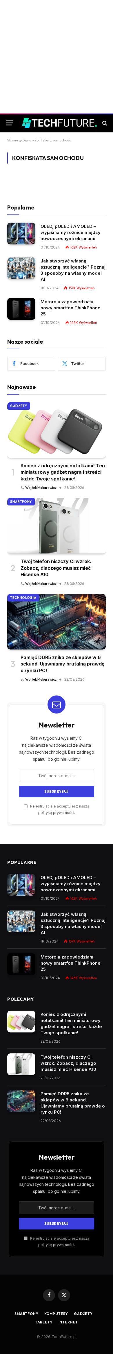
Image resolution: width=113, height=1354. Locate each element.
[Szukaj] (104, 122)
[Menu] (9, 122)
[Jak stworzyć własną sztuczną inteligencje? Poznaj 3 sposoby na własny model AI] (21, 268)
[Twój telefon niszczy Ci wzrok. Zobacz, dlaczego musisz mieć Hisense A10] (56, 525)
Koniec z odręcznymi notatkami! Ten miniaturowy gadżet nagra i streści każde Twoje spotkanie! (63, 472)
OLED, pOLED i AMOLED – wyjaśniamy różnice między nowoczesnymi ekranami (71, 232)
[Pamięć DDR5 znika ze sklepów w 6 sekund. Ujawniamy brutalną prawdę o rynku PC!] (56, 622)
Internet (68, 1322)
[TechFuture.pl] (59, 123)
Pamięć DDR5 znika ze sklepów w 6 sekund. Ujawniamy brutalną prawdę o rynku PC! (63, 663)
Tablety (44, 1322)
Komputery (56, 1314)
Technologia (23, 598)
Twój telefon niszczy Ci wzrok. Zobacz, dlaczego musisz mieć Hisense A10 (56, 567)
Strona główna (19, 140)
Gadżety (18, 406)
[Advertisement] (56, 56)
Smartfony (21, 502)
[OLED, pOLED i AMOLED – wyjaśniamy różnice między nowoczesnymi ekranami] (21, 233)
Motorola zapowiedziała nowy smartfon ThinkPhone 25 (71, 308)
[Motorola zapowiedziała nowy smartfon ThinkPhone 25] (21, 309)
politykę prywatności (56, 812)
